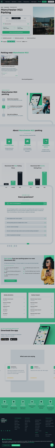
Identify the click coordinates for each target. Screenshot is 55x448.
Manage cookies (6, 445)
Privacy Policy (31, 442)
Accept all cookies (15, 445)
